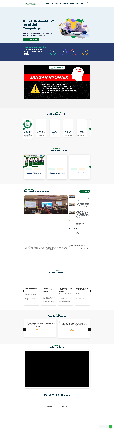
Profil (52, 3)
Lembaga (72, 3)
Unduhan (78, 3)
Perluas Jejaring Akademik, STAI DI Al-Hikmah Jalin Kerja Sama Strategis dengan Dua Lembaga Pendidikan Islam (83, 205)
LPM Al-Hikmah (30, 124)
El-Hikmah (84, 131)
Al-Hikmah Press (43, 124)
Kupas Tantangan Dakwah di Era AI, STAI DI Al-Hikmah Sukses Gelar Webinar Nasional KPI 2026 (82, 221)
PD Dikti (70, 131)
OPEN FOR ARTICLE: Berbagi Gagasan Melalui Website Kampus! (82, 232)
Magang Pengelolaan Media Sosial (77, 238)
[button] (88, 3)
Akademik (56, 3)
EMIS (57, 124)
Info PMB (83, 3)
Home (47, 3)
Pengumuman (73, 228)
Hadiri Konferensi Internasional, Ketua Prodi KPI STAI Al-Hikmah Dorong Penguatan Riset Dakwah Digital (46, 242)
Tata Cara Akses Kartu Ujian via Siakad (82, 242)
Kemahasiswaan (64, 3)
